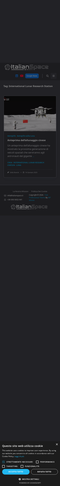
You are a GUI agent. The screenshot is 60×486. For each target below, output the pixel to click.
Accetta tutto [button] (15, 471)
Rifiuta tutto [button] (44, 471)
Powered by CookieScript (30, 483)
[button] (30, 479)
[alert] (30, 243)
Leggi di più (19, 456)
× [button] (57, 444)
